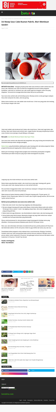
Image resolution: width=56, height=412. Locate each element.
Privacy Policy (52, 400)
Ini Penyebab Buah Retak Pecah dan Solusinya (19, 326)
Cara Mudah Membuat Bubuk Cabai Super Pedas (21, 137)
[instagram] (14, 373)
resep (6, 18)
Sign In (20, 400)
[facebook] (14, 370)
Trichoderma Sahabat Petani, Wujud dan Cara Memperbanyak (23, 300)
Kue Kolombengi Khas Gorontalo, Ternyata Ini (19, 346)
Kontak (24, 400)
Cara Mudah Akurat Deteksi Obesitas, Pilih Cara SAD (26, 289)
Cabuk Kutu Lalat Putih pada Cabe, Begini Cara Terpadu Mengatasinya (25, 360)
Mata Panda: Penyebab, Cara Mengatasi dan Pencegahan (8, 289)
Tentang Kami (30, 400)
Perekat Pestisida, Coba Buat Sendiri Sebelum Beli (20, 320)
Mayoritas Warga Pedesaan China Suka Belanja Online (45, 289)
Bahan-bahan (5, 146)
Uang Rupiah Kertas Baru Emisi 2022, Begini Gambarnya (22, 313)
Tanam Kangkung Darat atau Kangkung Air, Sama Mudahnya (23, 340)
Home (2, 18)
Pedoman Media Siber (38, 400)
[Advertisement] (28, 41)
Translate (13, 389)
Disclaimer (46, 400)
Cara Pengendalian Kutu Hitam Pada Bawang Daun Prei (22, 353)
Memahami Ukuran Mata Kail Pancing (17, 306)
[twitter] (41, 370)
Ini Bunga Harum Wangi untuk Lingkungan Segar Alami (22, 333)
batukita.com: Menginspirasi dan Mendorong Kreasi (19, 402)
